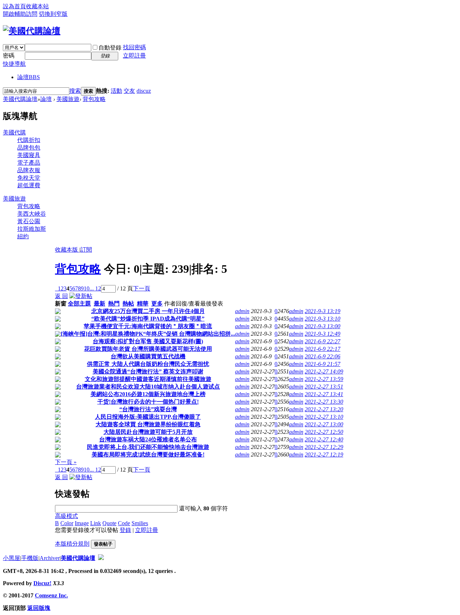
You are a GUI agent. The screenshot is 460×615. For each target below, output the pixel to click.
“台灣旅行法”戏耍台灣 (148, 409)
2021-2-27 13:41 (324, 394)
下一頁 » (66, 462)
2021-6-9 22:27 (322, 341)
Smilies (140, 523)
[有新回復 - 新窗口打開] (58, 312)
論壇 (28, 77)
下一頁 (141, 288)
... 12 (95, 288)
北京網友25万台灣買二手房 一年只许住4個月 (148, 311)
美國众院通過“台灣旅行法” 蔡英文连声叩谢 (148, 371)
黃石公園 (28, 221)
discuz (144, 91)
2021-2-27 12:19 (324, 454)
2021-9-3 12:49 (322, 334)
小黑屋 (11, 558)
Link (95, 523)
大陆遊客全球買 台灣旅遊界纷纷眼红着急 (148, 424)
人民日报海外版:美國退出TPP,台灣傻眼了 (148, 417)
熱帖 (128, 303)
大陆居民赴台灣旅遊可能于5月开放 (148, 432)
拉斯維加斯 (31, 229)
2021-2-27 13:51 (324, 387)
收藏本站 (37, 6)
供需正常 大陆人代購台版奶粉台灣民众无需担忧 (148, 364)
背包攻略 (94, 99)
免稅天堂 (28, 178)
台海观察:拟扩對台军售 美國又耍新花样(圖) (148, 341)
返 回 (61, 296)
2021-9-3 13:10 (322, 319)
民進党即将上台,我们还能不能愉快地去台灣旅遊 (148, 447)
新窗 (60, 303)
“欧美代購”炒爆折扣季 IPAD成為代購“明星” (147, 319)
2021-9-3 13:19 (322, 311)
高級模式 (66, 516)
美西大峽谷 (31, 214)
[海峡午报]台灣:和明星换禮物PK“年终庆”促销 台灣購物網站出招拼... (148, 334)
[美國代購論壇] (31, 31)
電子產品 (28, 163)
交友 (129, 91)
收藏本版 (67, 250)
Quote (109, 523)
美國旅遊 (67, 99)
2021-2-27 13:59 (324, 379)
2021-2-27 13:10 (324, 417)
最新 (99, 303)
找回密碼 (134, 47)
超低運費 (28, 185)
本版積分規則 (72, 544)
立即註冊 (134, 55)
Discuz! (42, 583)
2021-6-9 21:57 (322, 364)
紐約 (23, 236)
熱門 (114, 303)
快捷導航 (14, 64)
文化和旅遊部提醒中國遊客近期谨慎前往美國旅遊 (148, 379)
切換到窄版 (53, 14)
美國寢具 (28, 155)
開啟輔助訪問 (20, 14)
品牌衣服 (28, 170)
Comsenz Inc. (51, 595)
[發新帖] (80, 296)
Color (66, 523)
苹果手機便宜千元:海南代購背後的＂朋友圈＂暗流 (148, 326)
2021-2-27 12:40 (324, 439)
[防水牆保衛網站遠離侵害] (101, 558)
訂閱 (86, 250)
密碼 (8, 55)
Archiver (50, 558)
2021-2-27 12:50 (324, 432)
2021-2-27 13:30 (324, 402)
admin (242, 311)
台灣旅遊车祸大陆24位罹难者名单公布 (148, 439)
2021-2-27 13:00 (324, 424)
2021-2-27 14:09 (324, 371)
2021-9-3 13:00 (322, 326)
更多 (157, 303)
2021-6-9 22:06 (322, 356)
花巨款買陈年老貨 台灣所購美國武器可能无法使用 (148, 349)
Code (124, 523)
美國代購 (14, 132)
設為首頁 (14, 6)
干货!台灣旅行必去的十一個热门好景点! (148, 402)
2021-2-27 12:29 (324, 447)
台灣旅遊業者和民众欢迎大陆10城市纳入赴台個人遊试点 (148, 387)
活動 (116, 91)
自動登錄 (109, 48)
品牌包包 (28, 147)
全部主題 (79, 303)
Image (82, 523)
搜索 (75, 91)
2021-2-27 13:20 (324, 409)
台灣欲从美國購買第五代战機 (148, 356)
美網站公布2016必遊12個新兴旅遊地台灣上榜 (148, 394)
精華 (142, 303)
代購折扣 (28, 140)
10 (86, 288)
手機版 (29, 558)
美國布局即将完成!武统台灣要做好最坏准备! (148, 454)
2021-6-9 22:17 (322, 349)
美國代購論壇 (20, 99)
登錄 (125, 530)
